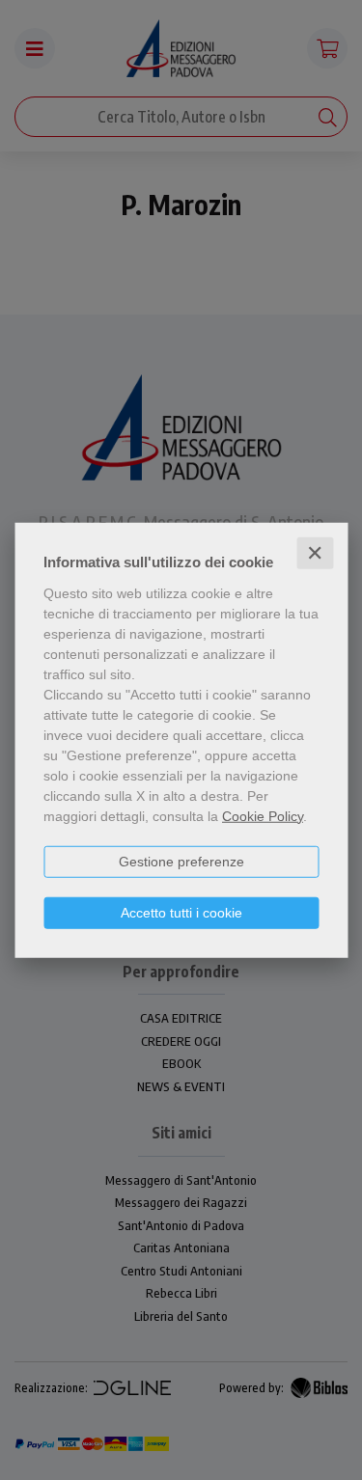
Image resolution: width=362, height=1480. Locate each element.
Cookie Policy (262, 815)
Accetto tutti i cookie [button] (181, 911)
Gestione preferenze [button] (181, 860)
